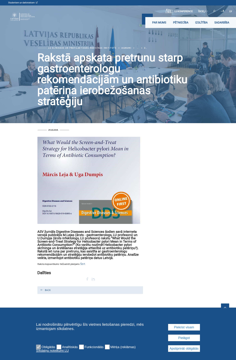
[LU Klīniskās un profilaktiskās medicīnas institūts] (18, 17)
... (137, 48)
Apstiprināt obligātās (184, 348)
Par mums (159, 22)
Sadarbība (221, 22)
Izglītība (201, 22)
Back (48, 290)
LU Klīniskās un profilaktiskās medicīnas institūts (82, 48)
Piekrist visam (184, 327)
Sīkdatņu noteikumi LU (52, 350)
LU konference (183, 11)
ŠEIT (82, 264)
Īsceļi (202, 11)
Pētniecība (180, 22)
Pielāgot (184, 338)
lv (230, 11)
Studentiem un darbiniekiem (21, 2)
